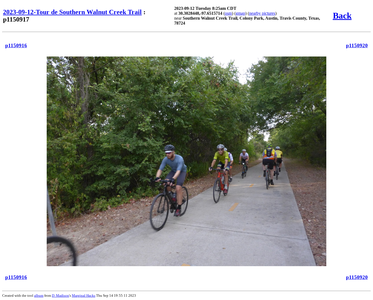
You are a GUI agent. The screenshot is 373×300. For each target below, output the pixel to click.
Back (342, 15)
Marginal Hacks (83, 295)
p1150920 (357, 45)
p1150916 (16, 45)
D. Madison (60, 295)
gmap (240, 13)
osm (228, 13)
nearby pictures (262, 13)
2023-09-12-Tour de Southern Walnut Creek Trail (72, 12)
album (38, 295)
